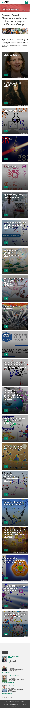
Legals (11, 704)
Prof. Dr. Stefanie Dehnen (13, 656)
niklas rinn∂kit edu (6, 672)
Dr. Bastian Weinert (12, 685)
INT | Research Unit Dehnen (10, 9)
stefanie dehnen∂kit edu (7, 662)
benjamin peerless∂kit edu (8, 682)
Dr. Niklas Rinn (12, 666)
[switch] (23, 2)
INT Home (6, 704)
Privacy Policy (17, 704)
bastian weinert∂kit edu (7, 693)
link (6, 74)
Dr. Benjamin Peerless (14, 675)
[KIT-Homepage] (5, 2)
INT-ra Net (13, 706)
